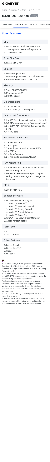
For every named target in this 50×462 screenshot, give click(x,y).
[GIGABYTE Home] (10, 3)
